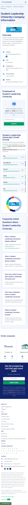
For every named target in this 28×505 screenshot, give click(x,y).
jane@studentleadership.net (10, 158)
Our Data (3, 421)
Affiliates (3, 409)
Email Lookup (4, 426)
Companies (9, 7)
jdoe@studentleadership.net (10, 165)
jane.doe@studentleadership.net (11, 184)
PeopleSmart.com (12, 392)
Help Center (4, 436)
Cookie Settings (5, 503)
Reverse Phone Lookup (7, 424)
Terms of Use (4, 497)
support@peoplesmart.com (11, 459)
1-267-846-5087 (8, 461)
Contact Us (4, 434)
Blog (2, 412)
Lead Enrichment (5, 419)
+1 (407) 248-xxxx (10, 76)
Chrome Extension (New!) (7, 429)
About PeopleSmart (6, 407)
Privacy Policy (11, 390)
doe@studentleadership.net (10, 191)
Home (2, 7)
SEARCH (14, 124)
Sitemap (3, 444)
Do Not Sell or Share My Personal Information (13, 439)
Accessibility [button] (4, 499)
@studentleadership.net (9, 178)
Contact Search (5, 417)
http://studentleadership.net (13, 54)
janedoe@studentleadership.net (11, 171)
